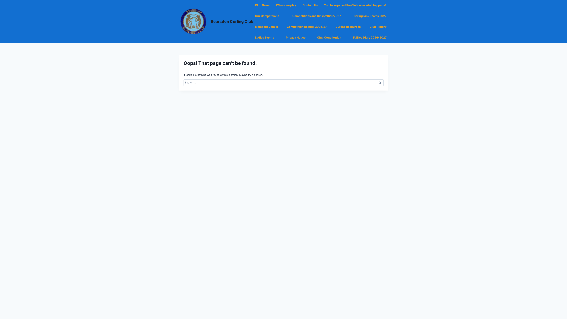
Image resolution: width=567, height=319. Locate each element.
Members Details (266, 27)
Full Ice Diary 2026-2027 (370, 37)
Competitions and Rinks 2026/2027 (316, 16)
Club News (262, 5)
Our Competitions (267, 16)
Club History (378, 27)
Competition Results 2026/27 (307, 27)
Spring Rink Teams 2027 (370, 16)
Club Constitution (329, 37)
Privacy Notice (296, 37)
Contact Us (310, 5)
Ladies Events (264, 37)
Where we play (286, 5)
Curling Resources (348, 27)
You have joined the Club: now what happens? (355, 5)
